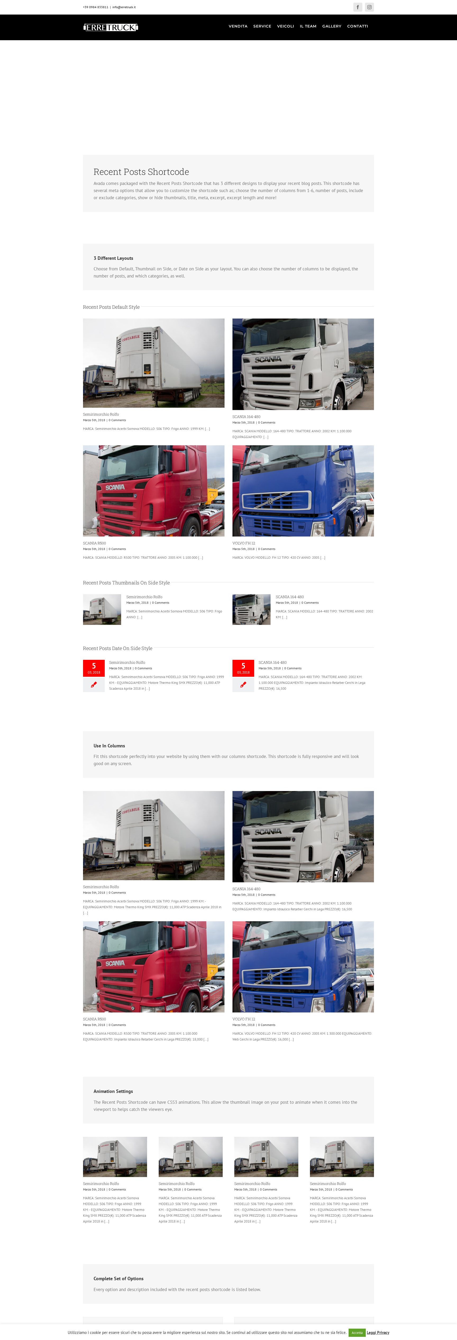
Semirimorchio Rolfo (101, 414)
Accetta (357, 1332)
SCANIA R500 (94, 543)
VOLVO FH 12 (243, 543)
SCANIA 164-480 (246, 416)
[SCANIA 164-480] (303, 364)
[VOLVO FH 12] (303, 491)
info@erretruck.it (124, 7)
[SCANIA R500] (154, 491)
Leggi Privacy (378, 1332)
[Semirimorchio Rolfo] (154, 363)
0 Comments (117, 420)
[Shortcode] (228, 66)
